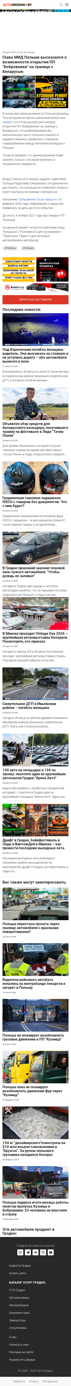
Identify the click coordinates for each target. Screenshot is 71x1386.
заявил (7, 122)
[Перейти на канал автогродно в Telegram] (28, 1252)
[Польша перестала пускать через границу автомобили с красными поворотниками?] (35, 903)
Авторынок (50, 1381)
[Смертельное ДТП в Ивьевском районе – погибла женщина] (35, 683)
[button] (61, 4)
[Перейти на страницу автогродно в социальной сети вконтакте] (35, 1252)
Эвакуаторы (17, 1320)
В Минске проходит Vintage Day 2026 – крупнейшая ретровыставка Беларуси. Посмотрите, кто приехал (35, 637)
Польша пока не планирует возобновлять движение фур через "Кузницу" (32, 1091)
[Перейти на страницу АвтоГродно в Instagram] (20, 1252)
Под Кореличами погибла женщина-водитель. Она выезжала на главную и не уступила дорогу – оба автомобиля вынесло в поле (35, 355)
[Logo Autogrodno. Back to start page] (17, 4)
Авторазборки (19, 1305)
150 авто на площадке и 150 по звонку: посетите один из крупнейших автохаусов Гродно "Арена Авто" (34, 774)
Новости (19, 1381)
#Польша (28, 248)
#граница (10, 248)
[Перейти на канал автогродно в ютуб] (51, 1252)
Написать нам (19, 1344)
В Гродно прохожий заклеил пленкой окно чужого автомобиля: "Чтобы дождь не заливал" (33, 572)
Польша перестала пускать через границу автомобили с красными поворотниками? (30, 928)
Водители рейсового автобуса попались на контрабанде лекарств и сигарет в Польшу (33, 984)
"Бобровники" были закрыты (37, 199)
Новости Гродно (20, 1265)
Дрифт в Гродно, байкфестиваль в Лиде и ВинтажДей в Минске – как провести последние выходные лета (33, 844)
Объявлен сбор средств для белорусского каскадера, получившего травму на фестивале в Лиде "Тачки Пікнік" (35, 430)
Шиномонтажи (19, 1312)
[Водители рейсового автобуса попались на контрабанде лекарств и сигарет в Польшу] (35, 959)
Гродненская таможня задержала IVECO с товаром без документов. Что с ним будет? (34, 502)
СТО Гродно (17, 1290)
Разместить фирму (22, 1359)
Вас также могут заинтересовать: (34, 882)
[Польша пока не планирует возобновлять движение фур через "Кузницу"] (35, 1067)
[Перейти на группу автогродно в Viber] (43, 1252)
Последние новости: (21, 309)
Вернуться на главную (36, 299)
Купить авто (17, 1273)
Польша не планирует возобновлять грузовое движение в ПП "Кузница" (33, 1037)
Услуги (33, 1381)
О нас (13, 1337)
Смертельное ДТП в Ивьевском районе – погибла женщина (29, 706)
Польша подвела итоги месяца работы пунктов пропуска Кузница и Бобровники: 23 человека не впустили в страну (35, 1208)
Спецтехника (18, 1328)
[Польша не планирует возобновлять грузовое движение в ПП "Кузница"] (35, 1015)
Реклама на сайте (21, 1352)
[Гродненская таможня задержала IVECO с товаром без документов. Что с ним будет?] (35, 477)
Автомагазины (19, 1297)
